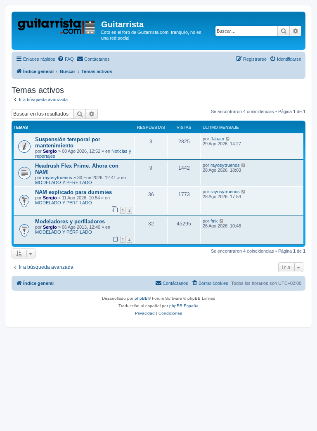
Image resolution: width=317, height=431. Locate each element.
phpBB (141, 298)
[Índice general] (57, 27)
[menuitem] (65, 59)
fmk (214, 220)
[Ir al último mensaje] (228, 138)
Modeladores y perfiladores (70, 221)
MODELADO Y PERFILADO (63, 182)
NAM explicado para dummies (73, 192)
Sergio (50, 151)
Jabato (217, 138)
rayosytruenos (57, 177)
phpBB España (184, 305)
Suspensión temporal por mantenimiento (67, 142)
